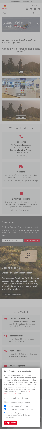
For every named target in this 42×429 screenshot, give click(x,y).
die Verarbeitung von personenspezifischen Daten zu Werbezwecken (18, 415)
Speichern (11, 422)
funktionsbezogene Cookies (17, 406)
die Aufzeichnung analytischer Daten (20, 409)
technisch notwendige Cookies (18, 402)
